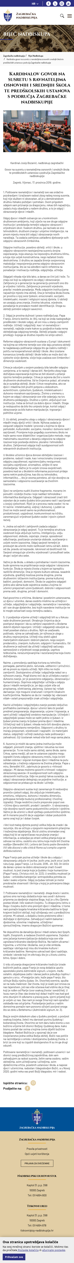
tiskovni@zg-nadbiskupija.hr (37, 1230)
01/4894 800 (40, 1195)
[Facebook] (48, 3)
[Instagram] (61, 3)
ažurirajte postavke (53, 1250)
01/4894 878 (39, 1225)
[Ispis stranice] (33, 1083)
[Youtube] (68, 3)
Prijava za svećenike (37, 1163)
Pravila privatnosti (37, 1148)
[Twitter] (55, 3)
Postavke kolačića (28, 1250)
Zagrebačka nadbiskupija (26, 16)
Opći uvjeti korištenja (37, 1153)
